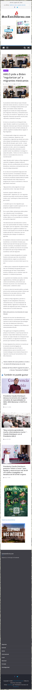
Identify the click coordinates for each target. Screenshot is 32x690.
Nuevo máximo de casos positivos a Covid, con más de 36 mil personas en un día (17, 363)
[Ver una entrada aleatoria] (28, 48)
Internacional (5, 654)
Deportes (4, 644)
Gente (3, 651)
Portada (4, 664)
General (4, 647)
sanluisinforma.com (9, 84)
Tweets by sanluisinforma (8, 520)
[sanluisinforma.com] (3, 48)
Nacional (6, 70)
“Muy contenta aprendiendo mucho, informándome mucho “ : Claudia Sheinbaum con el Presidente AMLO (15, 433)
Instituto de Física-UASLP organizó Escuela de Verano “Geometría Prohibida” (15, 369)
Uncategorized (5, 667)
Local (3, 657)
